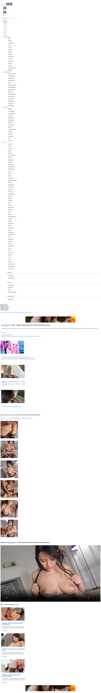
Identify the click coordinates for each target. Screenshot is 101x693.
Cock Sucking (11, 111)
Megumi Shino (11, 89)
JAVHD (10, 58)
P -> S (5, 32)
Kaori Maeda (11, 78)
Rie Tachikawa (11, 96)
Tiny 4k (10, 248)
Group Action (11, 124)
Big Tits (30, 336)
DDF (9, 173)
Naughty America (12, 216)
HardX (9, 198)
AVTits (9, 45)
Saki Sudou (4, 325)
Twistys (10, 254)
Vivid (9, 257)
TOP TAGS (6, 107)
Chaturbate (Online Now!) (17, 406)
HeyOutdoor (11, 56)
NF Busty (10, 218)
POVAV (10, 63)
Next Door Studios (12, 292)
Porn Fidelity (11, 227)
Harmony (10, 200)
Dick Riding (11, 117)
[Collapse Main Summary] (3, 332)
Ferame (9, 47)
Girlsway (10, 196)
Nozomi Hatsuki (11, 94)
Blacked (10, 157)
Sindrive (10, 241)
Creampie (10, 115)
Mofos (9, 214)
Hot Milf (10, 131)
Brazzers (10, 162)
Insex (9, 202)
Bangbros (10, 153)
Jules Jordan (11, 207)
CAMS (4, 20)
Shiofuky (10, 70)
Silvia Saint (10, 239)
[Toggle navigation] (1, 2)
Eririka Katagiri (11, 76)
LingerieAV (10, 61)
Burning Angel (11, 166)
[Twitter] (10, 5)
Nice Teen (10, 133)
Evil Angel (10, 187)
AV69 (9, 38)
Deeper (9, 175)
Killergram (10, 209)
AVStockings (11, 43)
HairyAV (10, 52)
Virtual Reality (11, 266)
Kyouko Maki (11, 80)
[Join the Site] (50, 319)
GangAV (10, 49)
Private (9, 230)
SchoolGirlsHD (11, 67)
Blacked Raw (11, 159)
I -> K (5, 28)
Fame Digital (11, 193)
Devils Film (10, 178)
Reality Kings (11, 234)
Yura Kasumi (11, 105)
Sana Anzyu (11, 103)
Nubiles (10, 221)
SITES (4, 142)
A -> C (5, 23)
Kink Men (10, 287)
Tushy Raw (10, 252)
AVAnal (10, 40)
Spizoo (9, 243)
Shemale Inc (11, 299)
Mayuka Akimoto (12, 85)
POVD (9, 225)
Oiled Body (23, 336)
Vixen (9, 259)
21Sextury (10, 144)
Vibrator (10, 140)
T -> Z (5, 35)
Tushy (9, 250)
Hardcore (10, 127)
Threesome (10, 136)
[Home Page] (7, 5)
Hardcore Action (11, 129)
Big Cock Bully (11, 155)
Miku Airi (10, 91)
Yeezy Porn (10, 268)
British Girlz (11, 164)
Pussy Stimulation (13, 336)
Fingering (10, 122)
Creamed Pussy (11, 113)
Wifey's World (11, 264)
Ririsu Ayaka (11, 98)
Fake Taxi (10, 191)
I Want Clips (11, 275)
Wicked (10, 261)
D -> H (5, 26)
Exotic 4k (10, 189)
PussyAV (10, 65)
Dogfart (10, 182)
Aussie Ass (10, 148)
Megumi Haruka (11, 87)
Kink (9, 211)
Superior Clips (11, 278)
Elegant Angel (11, 184)
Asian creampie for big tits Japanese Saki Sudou (11, 675)
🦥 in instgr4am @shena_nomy (7, 406)
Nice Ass (19, 336)
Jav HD (10, 205)
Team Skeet (10, 245)
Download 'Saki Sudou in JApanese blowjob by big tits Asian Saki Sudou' (17, 312)
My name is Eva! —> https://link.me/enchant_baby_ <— (11, 381)
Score (9, 236)
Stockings (38, 336)
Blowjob (10, 108)
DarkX (9, 171)
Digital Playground (12, 180)
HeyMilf (10, 54)
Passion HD (10, 223)
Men (9, 289)
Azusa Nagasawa (12, 73)
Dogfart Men (11, 285)
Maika (9, 82)
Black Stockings (7, 336)
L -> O (5, 30)
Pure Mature (11, 232)
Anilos (9, 146)
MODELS (5, 22)
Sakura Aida (11, 100)
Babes (9, 150)
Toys (9, 138)
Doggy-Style (11, 120)
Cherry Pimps (11, 168)
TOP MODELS (6, 72)
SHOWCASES (6, 36)
